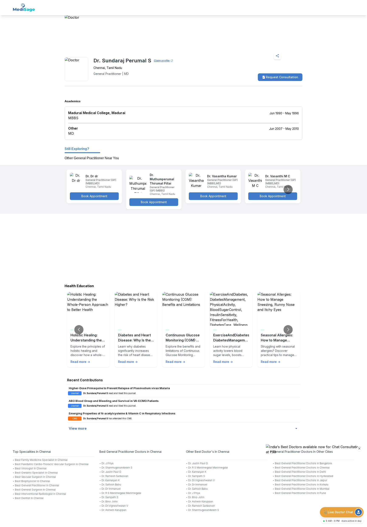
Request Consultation (282, 77)
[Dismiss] (359, 448)
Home (83, 45)
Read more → (80, 361)
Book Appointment (94, 196)
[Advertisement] (183, 247)
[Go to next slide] (288, 189)
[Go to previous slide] (78, 329)
